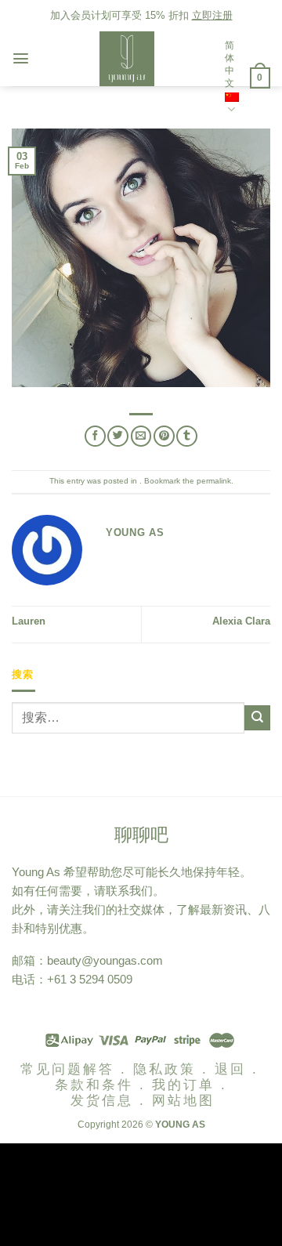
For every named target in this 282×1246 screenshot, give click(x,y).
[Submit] (257, 717)
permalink (214, 480)
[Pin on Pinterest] (164, 436)
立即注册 (212, 15)
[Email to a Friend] (141, 436)
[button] (21, 58)
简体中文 (229, 64)
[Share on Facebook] (95, 436)
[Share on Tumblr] (186, 436)
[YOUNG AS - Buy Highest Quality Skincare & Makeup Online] (127, 58)
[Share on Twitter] (117, 436)
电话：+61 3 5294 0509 (72, 979)
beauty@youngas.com (105, 960)
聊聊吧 (141, 834)
